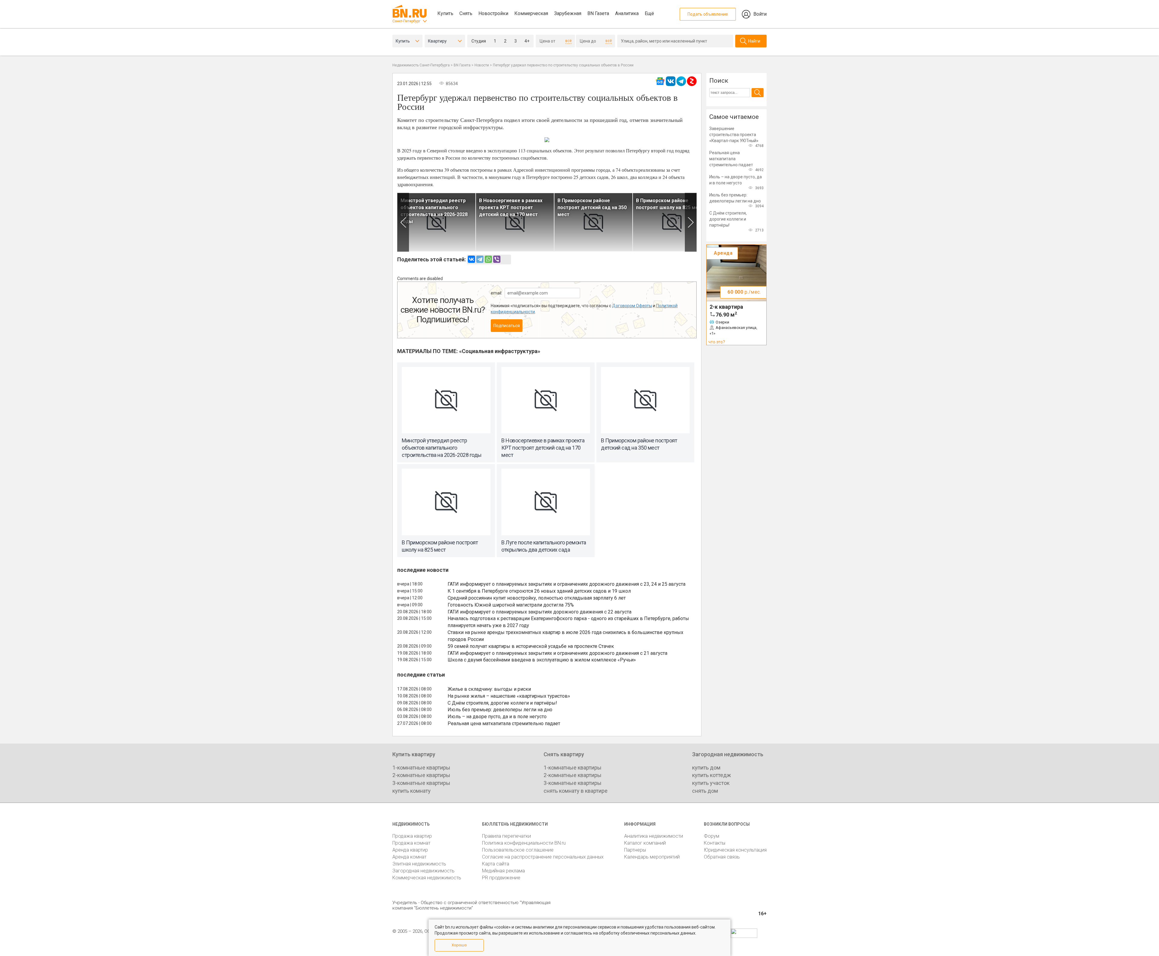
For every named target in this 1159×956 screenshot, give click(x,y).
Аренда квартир (410, 850)
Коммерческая (531, 13)
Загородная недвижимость (423, 871)
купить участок (711, 783)
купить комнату (411, 791)
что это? (716, 341)
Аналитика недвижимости (653, 836)
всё (568, 41)
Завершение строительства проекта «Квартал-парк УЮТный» (733, 134)
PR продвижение (501, 878)
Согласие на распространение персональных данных (543, 857)
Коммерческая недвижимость (426, 878)
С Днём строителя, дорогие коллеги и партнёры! (502, 703)
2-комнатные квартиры (421, 775)
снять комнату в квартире (576, 791)
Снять (465, 13)
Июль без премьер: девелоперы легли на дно (500, 709)
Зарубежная (567, 13)
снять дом (705, 791)
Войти (760, 14)
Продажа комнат (411, 843)
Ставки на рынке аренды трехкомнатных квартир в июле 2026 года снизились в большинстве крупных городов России (565, 635)
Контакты (714, 843)
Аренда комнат (409, 857)
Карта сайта (495, 864)
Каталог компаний (645, 843)
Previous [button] (403, 222)
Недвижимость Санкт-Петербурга (421, 65)
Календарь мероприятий (652, 857)
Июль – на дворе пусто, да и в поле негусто (497, 716)
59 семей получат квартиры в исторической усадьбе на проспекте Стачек (531, 646)
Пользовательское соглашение (518, 850)
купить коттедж (711, 775)
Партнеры (635, 850)
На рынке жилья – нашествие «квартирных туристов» (509, 696)
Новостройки (493, 13)
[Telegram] (480, 259)
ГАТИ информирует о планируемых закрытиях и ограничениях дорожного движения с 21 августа (557, 653)
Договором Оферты (632, 305)
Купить (445, 13)
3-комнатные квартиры (421, 783)
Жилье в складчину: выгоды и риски (489, 689)
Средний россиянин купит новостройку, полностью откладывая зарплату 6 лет (537, 598)
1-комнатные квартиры (421, 767)
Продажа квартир (412, 836)
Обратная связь (722, 857)
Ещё (649, 13)
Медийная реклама (503, 871)
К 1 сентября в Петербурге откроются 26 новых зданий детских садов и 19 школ (539, 591)
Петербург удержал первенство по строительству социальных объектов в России (563, 65)
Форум (711, 836)
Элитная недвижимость (419, 864)
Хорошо (459, 945)
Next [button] (691, 222)
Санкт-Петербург (406, 21)
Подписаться (506, 325)
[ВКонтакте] (471, 259)
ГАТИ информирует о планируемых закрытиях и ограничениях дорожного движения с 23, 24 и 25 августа (566, 584)
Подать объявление (708, 14)
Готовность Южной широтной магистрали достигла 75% (511, 605)
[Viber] (496, 259)
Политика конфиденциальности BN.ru (524, 843)
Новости (481, 65)
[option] (436, 222)
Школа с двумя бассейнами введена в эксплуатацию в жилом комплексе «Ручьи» (542, 660)
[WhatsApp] (488, 259)
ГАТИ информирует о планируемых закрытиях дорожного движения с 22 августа (539, 612)
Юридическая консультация (735, 850)
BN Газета (598, 13)
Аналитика (627, 13)
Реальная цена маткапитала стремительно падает (504, 723)
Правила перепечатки (506, 836)
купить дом (706, 767)
